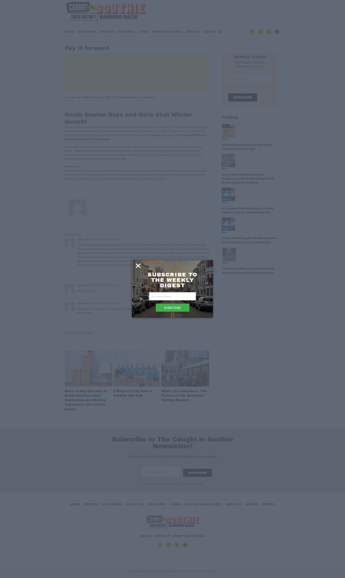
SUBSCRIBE (172, 308)
